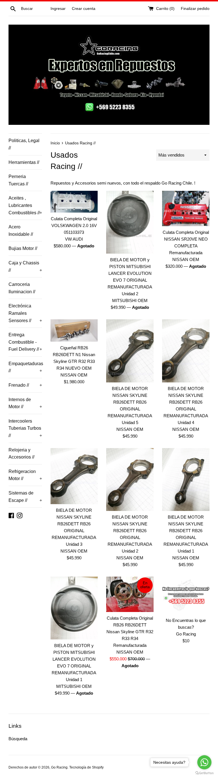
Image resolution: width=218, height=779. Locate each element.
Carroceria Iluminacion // (22, 288)
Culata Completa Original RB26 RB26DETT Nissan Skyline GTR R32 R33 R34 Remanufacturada (129, 632)
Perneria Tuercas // (18, 180)
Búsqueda (18, 738)
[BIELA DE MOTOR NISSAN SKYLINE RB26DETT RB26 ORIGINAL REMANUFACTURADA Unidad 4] (185, 350)
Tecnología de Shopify (86, 767)
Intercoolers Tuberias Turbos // (25, 428)
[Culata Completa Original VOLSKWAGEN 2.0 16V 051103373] (74, 202)
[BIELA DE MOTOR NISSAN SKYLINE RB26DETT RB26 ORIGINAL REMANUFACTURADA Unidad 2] (130, 479)
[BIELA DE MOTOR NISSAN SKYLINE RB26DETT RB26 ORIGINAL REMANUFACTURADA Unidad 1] (185, 479)
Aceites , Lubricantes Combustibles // (25, 205)
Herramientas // (24, 162)
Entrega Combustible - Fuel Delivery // (25, 342)
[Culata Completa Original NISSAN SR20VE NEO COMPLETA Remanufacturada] (185, 208)
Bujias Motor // (23, 248)
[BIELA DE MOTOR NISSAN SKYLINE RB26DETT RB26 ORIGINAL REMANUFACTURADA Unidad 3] (74, 476)
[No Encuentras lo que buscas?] (185, 595)
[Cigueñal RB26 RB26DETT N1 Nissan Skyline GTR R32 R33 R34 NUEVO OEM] (74, 330)
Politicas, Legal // (24, 144)
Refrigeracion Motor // (25, 475)
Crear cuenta (83, 9)
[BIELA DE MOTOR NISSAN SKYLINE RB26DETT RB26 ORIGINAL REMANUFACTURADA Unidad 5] (130, 350)
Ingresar (58, 9)
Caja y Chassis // (25, 266)
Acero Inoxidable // (21, 230)
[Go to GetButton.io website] (204, 773)
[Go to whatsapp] (204, 762)
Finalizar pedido (195, 9)
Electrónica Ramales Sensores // (25, 313)
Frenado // (25, 385)
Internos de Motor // (25, 403)
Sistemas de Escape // (25, 497)
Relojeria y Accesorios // (21, 454)
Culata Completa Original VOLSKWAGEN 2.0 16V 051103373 (74, 225)
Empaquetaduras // (25, 367)
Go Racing (59, 767)
